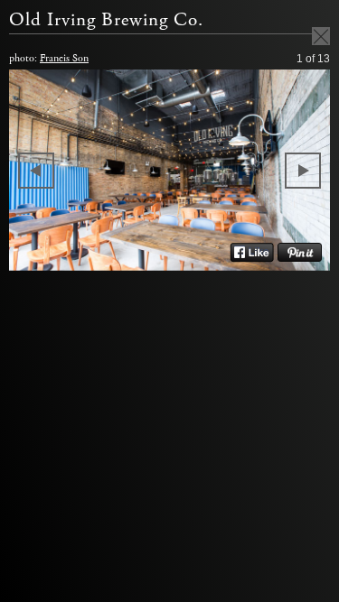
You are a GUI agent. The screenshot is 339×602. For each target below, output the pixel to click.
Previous (36, 170)
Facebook (252, 253)
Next (303, 170)
